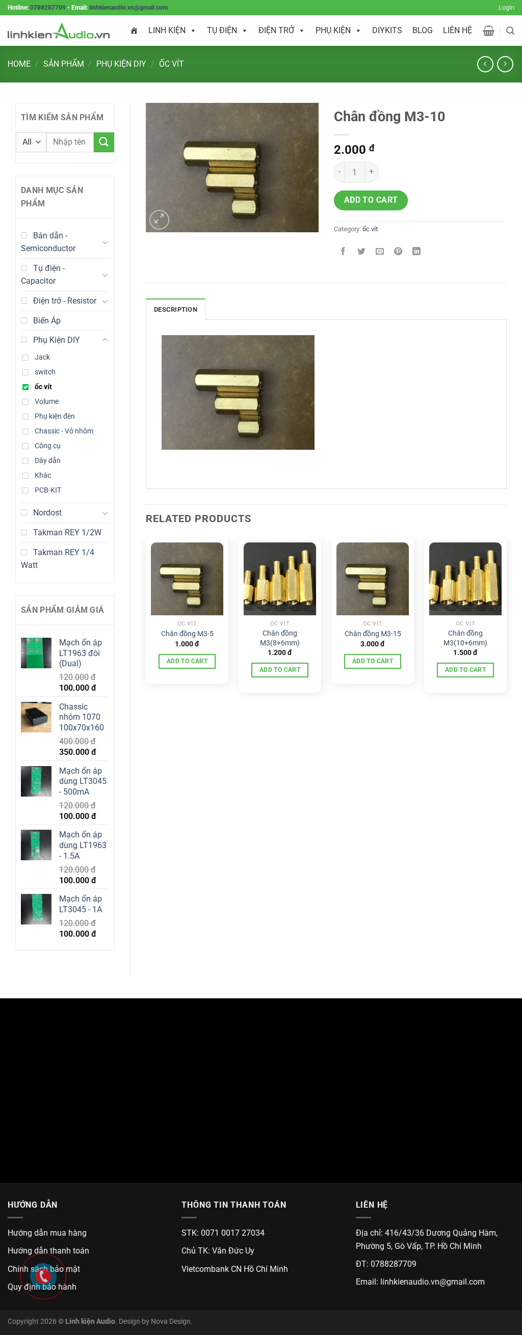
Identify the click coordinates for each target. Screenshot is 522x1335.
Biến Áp (47, 320)
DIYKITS (387, 30)
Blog (422, 30)
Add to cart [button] (187, 661)
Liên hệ (457, 30)
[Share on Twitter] (361, 251)
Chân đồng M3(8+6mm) (280, 638)
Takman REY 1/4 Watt (57, 559)
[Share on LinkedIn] (416, 251)
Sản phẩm (63, 64)
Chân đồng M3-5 (187, 634)
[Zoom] (159, 220)
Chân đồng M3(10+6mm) (465, 638)
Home (19, 64)
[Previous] (146, 619)
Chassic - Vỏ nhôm (64, 431)
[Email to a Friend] (380, 251)
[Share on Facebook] (343, 251)
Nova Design (171, 1321)
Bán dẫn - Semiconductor (48, 242)
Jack (42, 357)
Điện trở (276, 30)
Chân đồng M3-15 (373, 634)
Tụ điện (222, 30)
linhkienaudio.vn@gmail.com (128, 7)
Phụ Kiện (333, 30)
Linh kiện (167, 30)
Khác (43, 475)
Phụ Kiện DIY (121, 64)
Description (175, 309)
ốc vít (171, 64)
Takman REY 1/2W (67, 532)
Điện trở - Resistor (64, 301)
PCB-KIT (48, 490)
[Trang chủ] (134, 30)
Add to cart (371, 200)
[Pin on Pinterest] (398, 251)
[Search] (510, 31)
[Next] (506, 619)
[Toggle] (105, 242)
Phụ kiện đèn (55, 416)
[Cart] (488, 30)
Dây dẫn (48, 460)
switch (45, 372)
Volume (47, 401)
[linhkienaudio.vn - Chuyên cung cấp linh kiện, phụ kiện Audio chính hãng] (59, 30)
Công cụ (48, 446)
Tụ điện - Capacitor (43, 274)
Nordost (47, 512)
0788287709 (48, 7)
